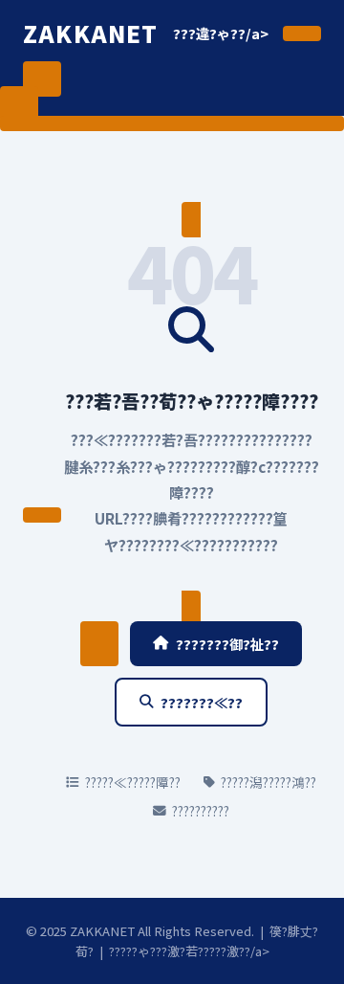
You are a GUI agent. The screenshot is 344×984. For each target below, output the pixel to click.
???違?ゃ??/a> (221, 33)
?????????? (200, 810)
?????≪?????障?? (133, 782)
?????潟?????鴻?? (268, 782)
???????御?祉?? (227, 644)
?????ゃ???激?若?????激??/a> (189, 951)
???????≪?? (202, 702)
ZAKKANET (91, 33)
